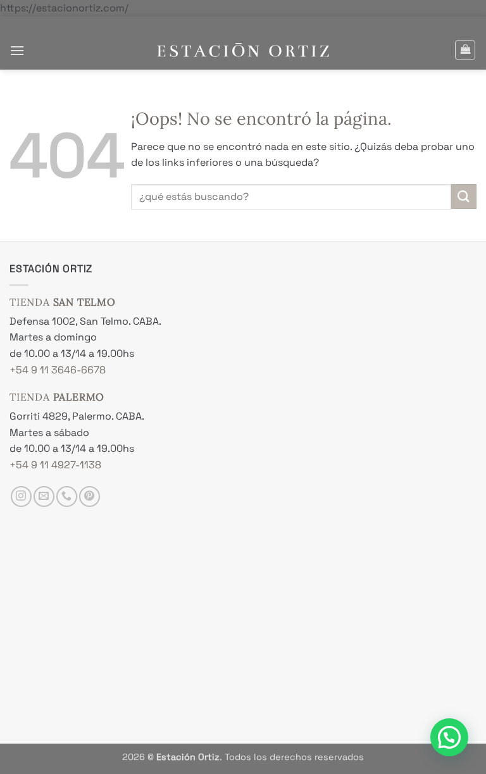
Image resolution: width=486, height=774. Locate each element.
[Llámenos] (66, 496)
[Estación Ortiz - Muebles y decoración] (243, 50)
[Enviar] (464, 196)
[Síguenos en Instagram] (21, 496)
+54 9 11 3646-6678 (57, 370)
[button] (17, 50)
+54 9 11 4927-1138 (55, 464)
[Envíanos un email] (44, 496)
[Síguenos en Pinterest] (89, 496)
